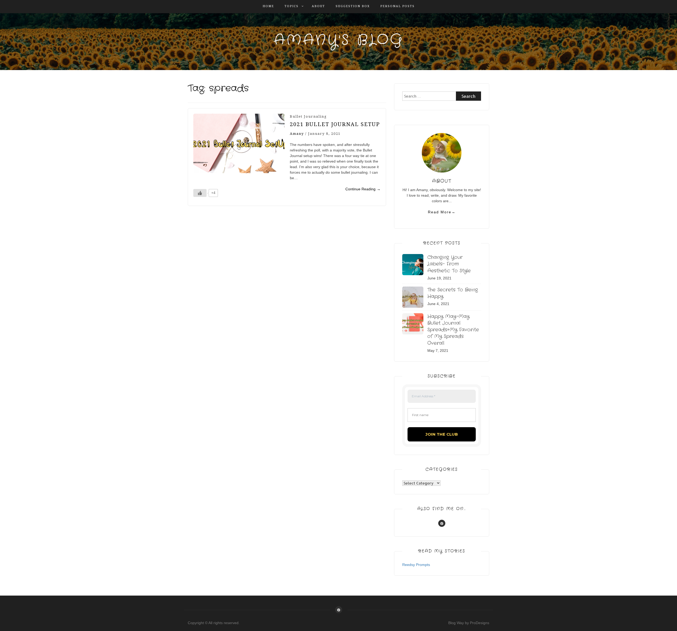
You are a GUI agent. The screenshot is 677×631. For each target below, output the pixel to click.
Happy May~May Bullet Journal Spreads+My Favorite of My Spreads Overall (453, 330)
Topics (292, 6)
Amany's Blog (338, 40)
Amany (297, 134)
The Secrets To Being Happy (452, 293)
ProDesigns (479, 623)
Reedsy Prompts (416, 565)
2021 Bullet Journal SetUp (335, 124)
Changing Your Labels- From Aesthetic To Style (449, 264)
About (318, 6)
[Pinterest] (441, 523)
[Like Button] (200, 193)
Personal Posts (397, 6)
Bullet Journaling (308, 116)
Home (268, 6)
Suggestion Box (353, 6)
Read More (442, 212)
